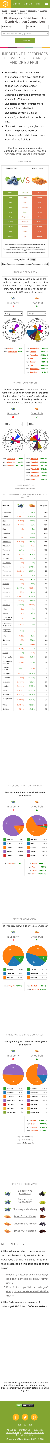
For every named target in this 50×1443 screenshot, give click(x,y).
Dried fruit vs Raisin (25, 1230)
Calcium (6, 584)
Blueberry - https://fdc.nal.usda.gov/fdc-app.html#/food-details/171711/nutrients (27, 1278)
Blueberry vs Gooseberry (25, 1200)
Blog (38, 3)
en (19, 1424)
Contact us (24, 1430)
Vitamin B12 (26, 488)
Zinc (4, 601)
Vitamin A (6, 533)
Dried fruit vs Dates (25, 1216)
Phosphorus (7, 563)
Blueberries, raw (32, 151)
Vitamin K (6, 546)
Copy (33, 259)
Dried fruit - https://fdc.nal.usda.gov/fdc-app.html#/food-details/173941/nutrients (27, 1291)
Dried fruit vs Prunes (25, 1223)
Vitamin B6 (7, 571)
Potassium (7, 512)
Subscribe (38, 1430)
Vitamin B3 (7, 542)
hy (30, 1424)
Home (4, 10)
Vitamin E (6, 525)
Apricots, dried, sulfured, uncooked (25, 153)
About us (11, 1430)
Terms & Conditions (34, 1432)
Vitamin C (6, 550)
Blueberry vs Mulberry (25, 1209)
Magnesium (7, 575)
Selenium (6, 592)
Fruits (22, 10)
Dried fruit (22, 13)
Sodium (5, 653)
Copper (5, 516)
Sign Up (27, 3)
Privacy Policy (13, 1432)
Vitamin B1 (6, 605)
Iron (4, 521)
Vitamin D (27, 485)
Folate (5, 609)
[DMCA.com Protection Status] (25, 1406)
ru (25, 1424)
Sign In (16, 3)
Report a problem (25, 1435)
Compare (25, 40)
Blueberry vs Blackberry (25, 1192)
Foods (13, 10)
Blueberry (32, 10)
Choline (5, 613)
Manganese (7, 588)
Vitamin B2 (7, 596)
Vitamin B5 (7, 567)
